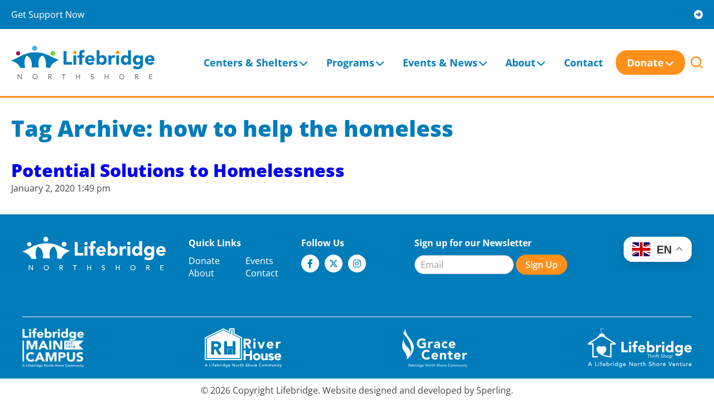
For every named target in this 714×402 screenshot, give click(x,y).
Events (259, 261)
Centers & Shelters (251, 62)
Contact (583, 62)
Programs (350, 62)
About (520, 62)
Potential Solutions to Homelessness (178, 170)
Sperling (493, 390)
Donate (645, 62)
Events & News (440, 62)
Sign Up (541, 265)
